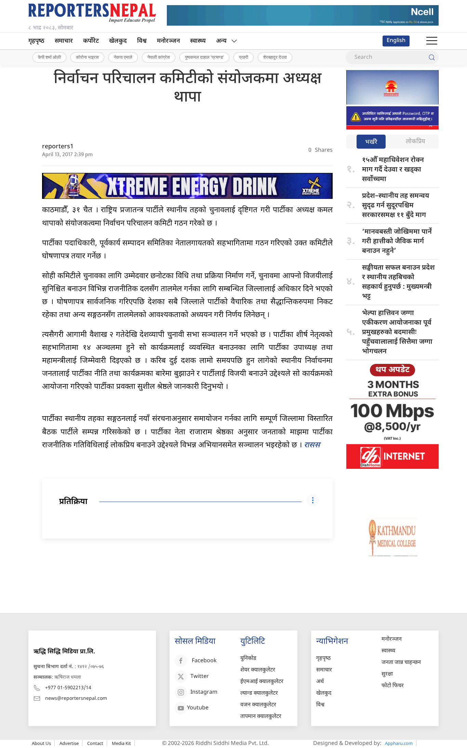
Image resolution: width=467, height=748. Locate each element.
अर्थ (320, 681)
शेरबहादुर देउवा (275, 57)
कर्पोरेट (91, 41)
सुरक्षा (387, 674)
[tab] (371, 142)
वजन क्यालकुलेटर (258, 705)
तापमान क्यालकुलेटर (260, 716)
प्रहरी (243, 57)
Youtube (198, 708)
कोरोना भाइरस (87, 57)
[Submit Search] (432, 57)
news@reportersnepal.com (76, 698)
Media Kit (121, 743)
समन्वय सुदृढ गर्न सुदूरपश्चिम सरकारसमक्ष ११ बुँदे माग (395, 206)
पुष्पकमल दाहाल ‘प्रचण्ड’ (204, 57)
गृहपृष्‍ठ (36, 41)
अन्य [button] (221, 41)
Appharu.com (399, 743)
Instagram (203, 692)
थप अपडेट (392, 370)
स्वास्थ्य (198, 41)
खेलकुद (118, 41)
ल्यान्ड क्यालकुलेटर (259, 693)
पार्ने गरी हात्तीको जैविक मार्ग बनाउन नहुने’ (397, 242)
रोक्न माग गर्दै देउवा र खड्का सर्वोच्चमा (393, 170)
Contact (95, 743)
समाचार (64, 41)
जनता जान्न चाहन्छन (401, 662)
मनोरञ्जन (168, 41)
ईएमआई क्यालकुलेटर (261, 681)
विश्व (142, 41)
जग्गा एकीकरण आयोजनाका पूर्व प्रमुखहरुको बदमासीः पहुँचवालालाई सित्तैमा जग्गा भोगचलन (397, 332)
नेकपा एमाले (123, 57)
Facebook (204, 661)
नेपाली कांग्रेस (158, 57)
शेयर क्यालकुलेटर (257, 670)
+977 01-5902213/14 (68, 688)
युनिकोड (248, 658)
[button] (432, 41)
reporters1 (58, 147)
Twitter (199, 676)
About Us (41, 743)
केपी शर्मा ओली (49, 57)
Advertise (69, 743)
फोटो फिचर (393, 686)
